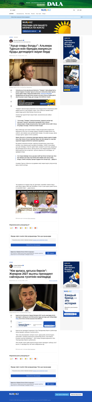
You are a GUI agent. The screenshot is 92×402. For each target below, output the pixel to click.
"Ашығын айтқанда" (46, 93)
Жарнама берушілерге (76, 394)
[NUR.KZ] (46, 10)
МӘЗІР (13, 10)
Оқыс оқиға (38, 13)
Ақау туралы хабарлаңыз (62, 394)
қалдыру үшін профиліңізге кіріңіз (40, 239)
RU (74, 10)
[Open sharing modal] (11, 101)
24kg (17, 318)
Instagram (51, 253)
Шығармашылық (20, 13)
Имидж (43, 13)
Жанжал (33, 13)
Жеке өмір (27, 13)
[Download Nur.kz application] (46, 4)
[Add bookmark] (11, 106)
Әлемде (11, 262)
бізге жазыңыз (31, 218)
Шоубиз (11, 13)
